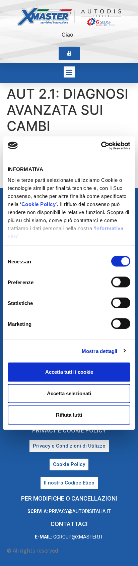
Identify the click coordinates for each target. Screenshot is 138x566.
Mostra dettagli (100, 351)
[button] (69, 72)
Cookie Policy (38, 204)
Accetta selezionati (69, 393)
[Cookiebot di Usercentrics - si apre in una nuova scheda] (101, 145)
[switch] (120, 282)
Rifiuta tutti (69, 415)
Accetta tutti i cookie (69, 372)
